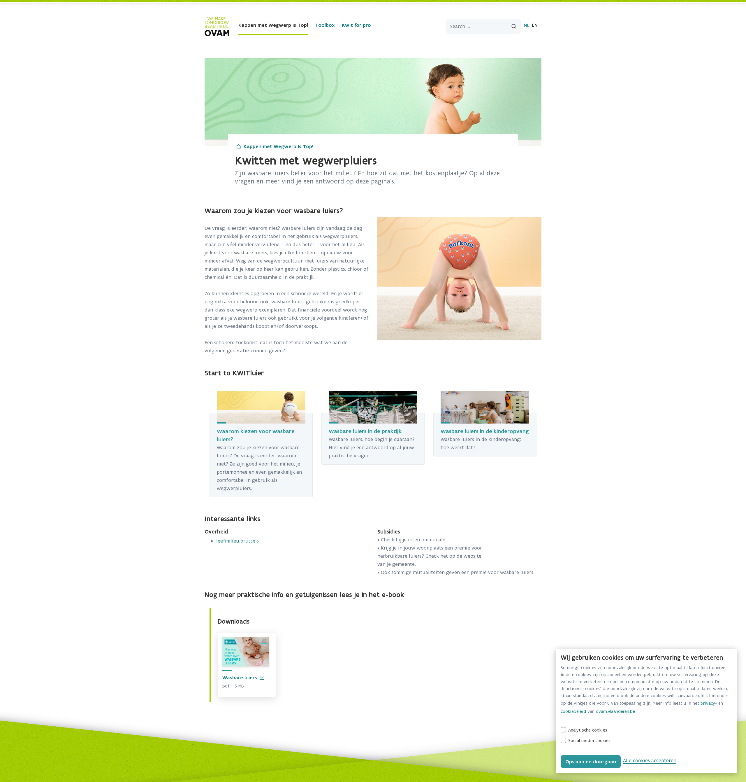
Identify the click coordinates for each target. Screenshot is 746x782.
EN (535, 25)
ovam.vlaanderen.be (615, 711)
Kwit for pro (356, 25)
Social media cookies (589, 740)
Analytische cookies (587, 730)
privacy (708, 703)
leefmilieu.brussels (237, 541)
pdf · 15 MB (233, 686)
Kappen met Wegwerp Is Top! (273, 25)
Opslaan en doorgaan (590, 761)
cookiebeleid (573, 711)
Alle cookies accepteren (649, 760)
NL (526, 25)
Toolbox (325, 25)
